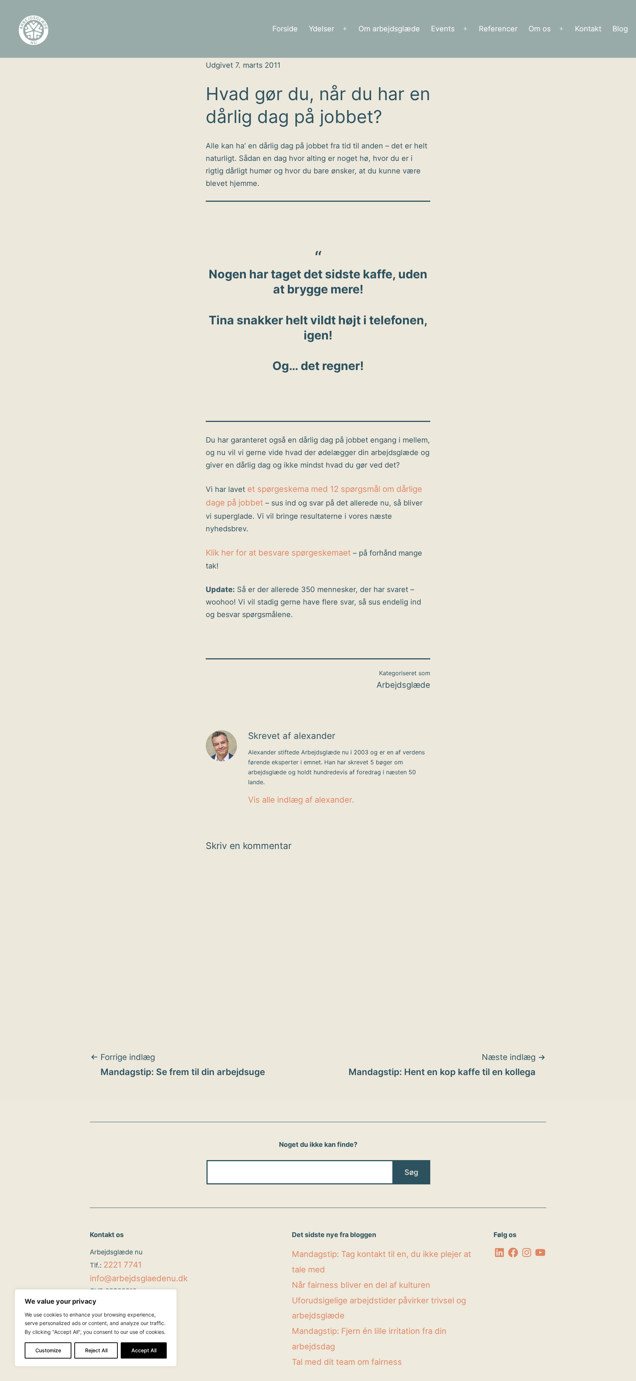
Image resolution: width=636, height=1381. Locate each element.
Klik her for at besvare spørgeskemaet (278, 552)
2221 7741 (122, 1264)
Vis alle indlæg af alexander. (301, 799)
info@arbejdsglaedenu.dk (139, 1278)
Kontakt (588, 28)
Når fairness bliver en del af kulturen (361, 1285)
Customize (48, 1350)
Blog (620, 28)
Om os (540, 28)
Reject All (96, 1350)
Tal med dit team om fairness (347, 1362)
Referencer (498, 28)
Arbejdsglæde (403, 685)
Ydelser (321, 28)
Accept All (143, 1350)
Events (443, 28)
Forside (285, 28)
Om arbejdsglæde (389, 28)
